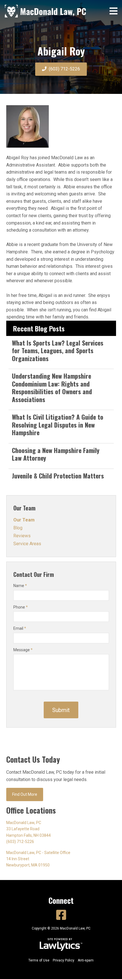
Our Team (24, 508)
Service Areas (27, 543)
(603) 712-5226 (64, 69)
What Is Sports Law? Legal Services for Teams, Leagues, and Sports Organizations (57, 350)
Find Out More (24, 794)
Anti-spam (86, 960)
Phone (20, 607)
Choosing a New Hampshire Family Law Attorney (55, 454)
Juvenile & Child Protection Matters (58, 475)
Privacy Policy (63, 960)
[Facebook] (61, 915)
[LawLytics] (61, 944)
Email (19, 628)
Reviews (22, 535)
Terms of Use (38, 960)
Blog (17, 528)
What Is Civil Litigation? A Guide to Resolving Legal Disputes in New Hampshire (57, 424)
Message (23, 650)
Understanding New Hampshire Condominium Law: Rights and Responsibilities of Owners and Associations (52, 387)
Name (20, 585)
